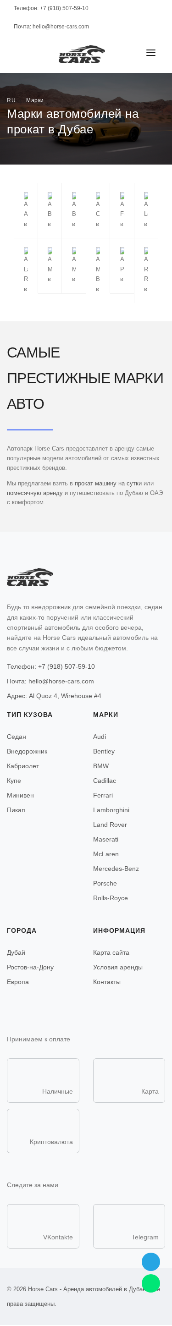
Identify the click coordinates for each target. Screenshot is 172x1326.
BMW (101, 766)
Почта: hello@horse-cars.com (51, 26)
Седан (16, 736)
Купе (14, 780)
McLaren (106, 854)
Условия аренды (118, 967)
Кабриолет (23, 766)
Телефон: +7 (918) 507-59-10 (51, 666)
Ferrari (103, 795)
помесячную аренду (35, 493)
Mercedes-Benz (116, 868)
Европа (18, 981)
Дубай (16, 952)
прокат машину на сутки (108, 483)
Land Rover (110, 824)
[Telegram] (151, 1262)
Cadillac (104, 780)
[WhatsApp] (151, 1283)
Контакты (107, 981)
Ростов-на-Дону (30, 967)
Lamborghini (111, 810)
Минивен (20, 795)
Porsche (105, 883)
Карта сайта (111, 952)
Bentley (104, 751)
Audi (99, 736)
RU (11, 100)
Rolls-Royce (110, 898)
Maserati (105, 839)
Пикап (16, 810)
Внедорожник (27, 751)
